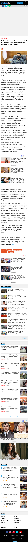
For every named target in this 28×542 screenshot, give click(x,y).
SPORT (15, 526)
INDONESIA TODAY (17, 250)
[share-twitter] (6, 5)
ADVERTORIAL (4, 516)
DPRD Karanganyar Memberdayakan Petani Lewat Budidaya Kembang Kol (10, 373)
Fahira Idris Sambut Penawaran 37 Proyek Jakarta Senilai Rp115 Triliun (10, 390)
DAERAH (5, 38)
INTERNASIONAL (17, 520)
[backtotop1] (27, 540)
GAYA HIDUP (16, 518)
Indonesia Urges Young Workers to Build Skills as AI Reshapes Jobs (9, 398)
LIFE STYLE (4, 252)
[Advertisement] (14, 22)
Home (2, 38)
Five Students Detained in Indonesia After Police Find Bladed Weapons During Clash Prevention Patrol (10, 486)
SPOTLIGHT (11, 252)
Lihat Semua (14, 416)
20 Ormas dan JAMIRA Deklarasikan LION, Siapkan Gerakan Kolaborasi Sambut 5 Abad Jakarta (10, 382)
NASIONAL (3, 524)
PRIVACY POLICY (10, 537)
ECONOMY (9, 250)
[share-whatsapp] (9, 5)
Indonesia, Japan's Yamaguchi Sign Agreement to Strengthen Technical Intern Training (10, 356)
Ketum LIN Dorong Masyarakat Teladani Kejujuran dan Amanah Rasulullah (11, 494)
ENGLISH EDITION (17, 537)
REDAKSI (6, 535)
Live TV (20, 3)
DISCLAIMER (21, 535)
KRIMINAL (3, 522)
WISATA (15, 527)
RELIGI (2, 526)
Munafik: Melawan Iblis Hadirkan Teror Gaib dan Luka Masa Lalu (10, 477)
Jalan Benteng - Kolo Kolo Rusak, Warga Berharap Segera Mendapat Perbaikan (11, 469)
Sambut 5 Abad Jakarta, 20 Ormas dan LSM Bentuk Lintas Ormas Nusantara (9, 348)
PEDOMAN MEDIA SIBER (13, 535)
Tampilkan (24, 338)
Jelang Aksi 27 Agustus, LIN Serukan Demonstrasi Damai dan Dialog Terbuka (10, 365)
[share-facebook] (3, 5)
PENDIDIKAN (16, 524)
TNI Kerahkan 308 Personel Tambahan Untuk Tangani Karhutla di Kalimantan (10, 408)
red (13, 244)
